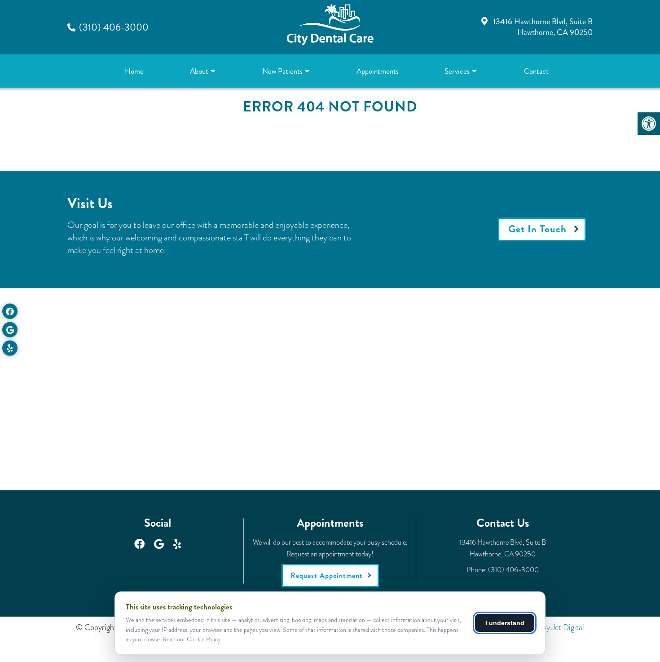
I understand (504, 622)
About (199, 71)
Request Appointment (326, 575)
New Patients (282, 71)
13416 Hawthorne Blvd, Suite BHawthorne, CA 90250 (543, 27)
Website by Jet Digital (549, 627)
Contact (536, 71)
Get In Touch (537, 229)
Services (457, 71)
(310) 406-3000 (114, 27)
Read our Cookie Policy (191, 639)
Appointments (377, 71)
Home (134, 71)
